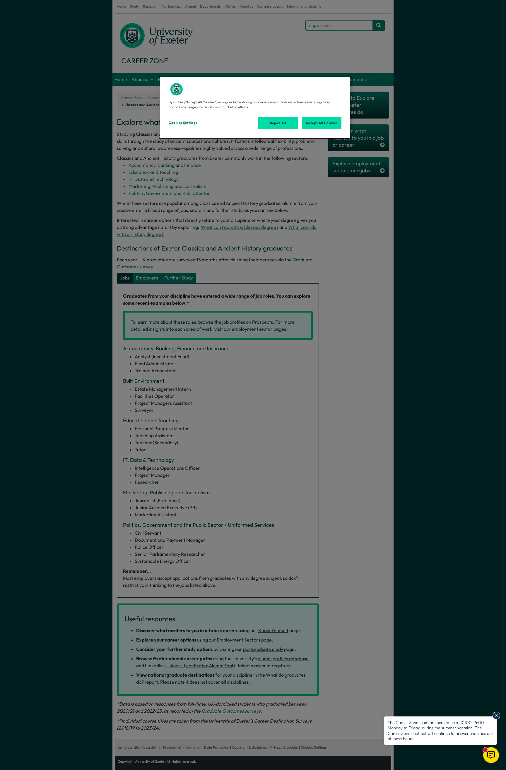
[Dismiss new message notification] (496, 715)
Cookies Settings (183, 123)
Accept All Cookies (321, 123)
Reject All (278, 123)
